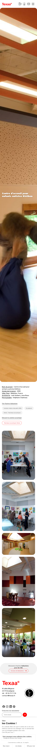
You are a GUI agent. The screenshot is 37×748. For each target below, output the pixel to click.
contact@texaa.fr (8, 695)
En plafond (29, 408)
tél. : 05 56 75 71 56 (9, 693)
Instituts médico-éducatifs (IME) (13, 408)
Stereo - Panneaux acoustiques (12, 412)
